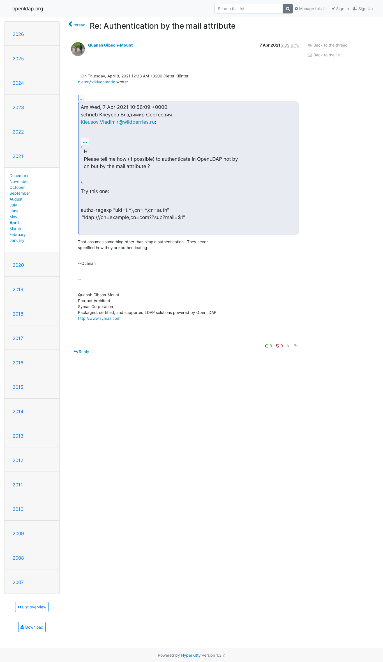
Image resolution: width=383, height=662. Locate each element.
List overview (33, 606)
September (20, 193)
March (15, 228)
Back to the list (326, 54)
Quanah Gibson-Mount (110, 45)
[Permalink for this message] (296, 345)
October (17, 187)
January (17, 240)
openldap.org (27, 9)
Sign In (342, 8)
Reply (83, 351)
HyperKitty (191, 655)
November (19, 181)
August (16, 199)
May (13, 216)
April (14, 222)
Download (33, 627)
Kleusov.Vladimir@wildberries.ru (118, 122)
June (14, 210)
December (19, 175)
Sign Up (365, 8)
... (82, 98)
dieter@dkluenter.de (96, 81)
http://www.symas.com (99, 318)
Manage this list (313, 8)
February (18, 234)
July (13, 205)
